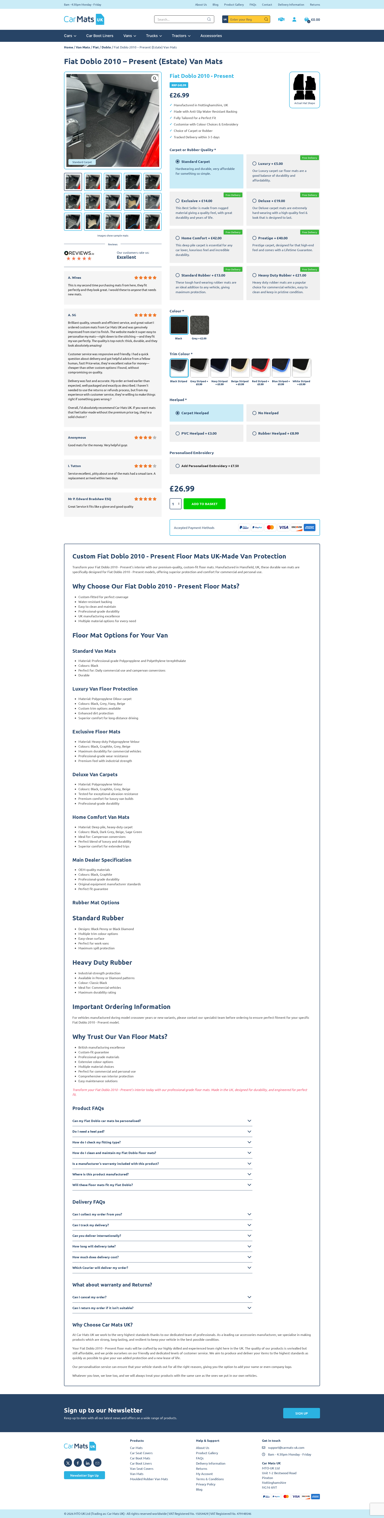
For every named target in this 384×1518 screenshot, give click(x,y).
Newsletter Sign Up (84, 1475)
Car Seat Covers (141, 1453)
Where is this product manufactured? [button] (100, 1174)
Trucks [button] (152, 35)
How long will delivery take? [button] (94, 1246)
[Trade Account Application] (281, 20)
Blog (215, 4)
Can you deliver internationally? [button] (96, 1235)
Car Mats (136, 1448)
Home (68, 47)
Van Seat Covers (141, 1468)
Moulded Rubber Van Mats (149, 1479)
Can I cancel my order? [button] (89, 1297)
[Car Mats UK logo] (93, 1446)
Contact (267, 4)
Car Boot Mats (140, 1458)
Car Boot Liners (99, 35)
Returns (315, 4)
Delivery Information (291, 4)
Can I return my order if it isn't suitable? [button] (102, 1308)
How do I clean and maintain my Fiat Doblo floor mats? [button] (114, 1153)
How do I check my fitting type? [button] (96, 1142)
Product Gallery (234, 4)
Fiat (96, 47)
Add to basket (205, 504)
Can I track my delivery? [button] (90, 1225)
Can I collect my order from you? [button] (97, 1214)
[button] (154, 78)
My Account (204, 1474)
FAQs (253, 4)
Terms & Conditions (210, 1479)
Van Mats (83, 47)
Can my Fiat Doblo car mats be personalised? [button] (106, 1121)
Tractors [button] (179, 35)
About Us (201, 4)
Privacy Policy (205, 1484)
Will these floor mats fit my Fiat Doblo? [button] (102, 1185)
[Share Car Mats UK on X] (68, 1462)
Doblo (106, 47)
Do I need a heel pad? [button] (88, 1131)
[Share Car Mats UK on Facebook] (78, 1462)
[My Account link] (294, 20)
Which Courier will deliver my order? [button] (100, 1267)
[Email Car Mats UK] (97, 1462)
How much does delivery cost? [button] (95, 1257)
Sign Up (301, 1413)
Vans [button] (127, 35)
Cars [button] (68, 35)
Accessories (211, 35)
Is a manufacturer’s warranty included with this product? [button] (115, 1163)
